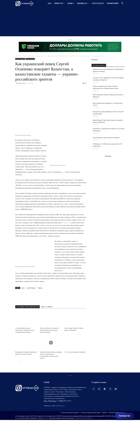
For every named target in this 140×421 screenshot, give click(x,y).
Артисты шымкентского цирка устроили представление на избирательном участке (105, 87)
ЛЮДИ (70, 3)
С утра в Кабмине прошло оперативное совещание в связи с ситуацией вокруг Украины (24, 330)
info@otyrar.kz (60, 405)
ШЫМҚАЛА (82, 3)
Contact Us (124, 416)
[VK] (27, 297)
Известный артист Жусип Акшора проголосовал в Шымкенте (108, 96)
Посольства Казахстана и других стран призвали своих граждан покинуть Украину (49, 330)
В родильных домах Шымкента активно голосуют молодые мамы (108, 113)
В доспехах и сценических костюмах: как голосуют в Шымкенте (108, 130)
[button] (122, 3)
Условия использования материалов (70, 412)
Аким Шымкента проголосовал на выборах (106, 137)
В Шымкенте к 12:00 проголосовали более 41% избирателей (107, 145)
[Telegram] (22, 297)
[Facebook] (31, 297)
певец (23, 288)
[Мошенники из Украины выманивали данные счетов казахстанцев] (26, 342)
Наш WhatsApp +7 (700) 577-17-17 (57, 401)
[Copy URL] (41, 297)
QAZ (49, 3)
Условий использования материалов (83, 418)
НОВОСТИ (58, 3)
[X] (36, 297)
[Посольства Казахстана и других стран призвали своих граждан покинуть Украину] (51, 318)
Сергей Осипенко (31, 288)
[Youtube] (116, 389)
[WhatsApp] (17, 297)
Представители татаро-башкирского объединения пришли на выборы (108, 70)
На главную (18, 56)
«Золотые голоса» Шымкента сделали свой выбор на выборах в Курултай (108, 79)
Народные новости (40, 56)
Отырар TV (66, 222)
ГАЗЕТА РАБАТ (98, 3)
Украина (40, 288)
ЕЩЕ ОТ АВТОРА (46, 307)
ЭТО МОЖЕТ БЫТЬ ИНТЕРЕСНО (27, 307)
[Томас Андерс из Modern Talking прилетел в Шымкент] (75, 318)
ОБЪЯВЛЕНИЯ (112, 3)
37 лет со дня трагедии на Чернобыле (75, 352)
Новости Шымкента (28, 56)
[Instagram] (99, 389)
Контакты (104, 412)
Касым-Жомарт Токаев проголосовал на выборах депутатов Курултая (108, 121)
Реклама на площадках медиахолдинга (91, 412)
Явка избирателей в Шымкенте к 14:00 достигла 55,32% (108, 104)
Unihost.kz (45, 418)
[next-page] (20, 362)
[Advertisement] (70, 22)
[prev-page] (16, 362)
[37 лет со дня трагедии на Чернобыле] (75, 342)
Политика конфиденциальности (117, 412)
